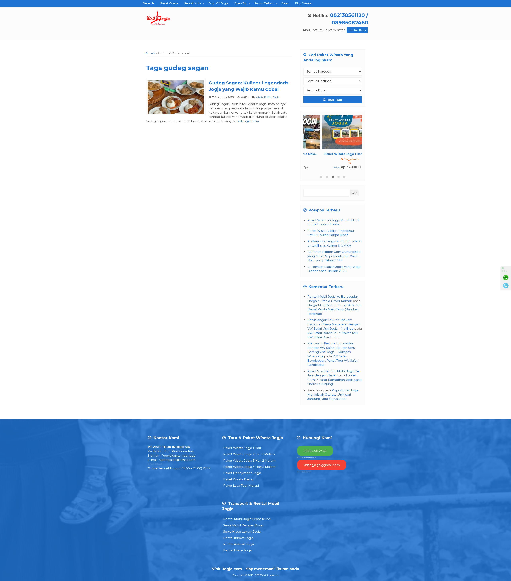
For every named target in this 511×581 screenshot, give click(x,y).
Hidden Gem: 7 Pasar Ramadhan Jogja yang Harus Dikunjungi (334, 379)
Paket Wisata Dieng (238, 479)
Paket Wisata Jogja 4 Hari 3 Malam (249, 467)
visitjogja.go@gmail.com (177, 460)
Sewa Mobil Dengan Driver (243, 525)
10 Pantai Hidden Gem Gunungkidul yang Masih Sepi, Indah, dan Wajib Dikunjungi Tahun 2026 (334, 256)
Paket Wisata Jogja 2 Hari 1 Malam (249, 454)
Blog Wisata (303, 3)
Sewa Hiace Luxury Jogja (242, 531)
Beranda (148, 3)
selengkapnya (248, 121)
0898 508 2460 (315, 451)
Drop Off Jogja (218, 3)
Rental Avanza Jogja (238, 544)
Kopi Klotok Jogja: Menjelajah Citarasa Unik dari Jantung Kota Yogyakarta (333, 394)
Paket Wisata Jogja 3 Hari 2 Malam (249, 460)
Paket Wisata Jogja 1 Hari (242, 448)
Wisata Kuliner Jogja (267, 97)
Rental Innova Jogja (238, 538)
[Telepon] (505, 286)
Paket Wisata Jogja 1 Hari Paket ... (332, 154)
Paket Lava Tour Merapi (241, 485)
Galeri (285, 3)
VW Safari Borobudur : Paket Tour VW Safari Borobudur (332, 360)
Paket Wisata (169, 3)
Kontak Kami (357, 30)
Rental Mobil (192, 3)
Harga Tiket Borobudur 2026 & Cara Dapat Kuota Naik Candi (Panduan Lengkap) (334, 309)
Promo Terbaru (264, 3)
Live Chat (155, 464)
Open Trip (240, 3)
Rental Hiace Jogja (237, 550)
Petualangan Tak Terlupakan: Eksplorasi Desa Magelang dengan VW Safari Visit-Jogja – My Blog (333, 324)
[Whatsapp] (505, 278)
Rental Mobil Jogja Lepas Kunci (247, 519)
